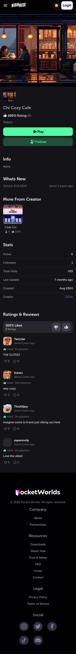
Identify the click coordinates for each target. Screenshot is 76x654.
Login (67, 5)
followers (9, 262)
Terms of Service (38, 604)
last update (11, 280)
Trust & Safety (38, 557)
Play (40, 132)
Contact (38, 577)
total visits (10, 271)
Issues (38, 571)
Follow (40, 142)
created (8, 288)
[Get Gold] (56, 5)
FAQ (38, 564)
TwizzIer (19, 339)
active (7, 254)
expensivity (21, 440)
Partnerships (38, 524)
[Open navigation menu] (5, 5)
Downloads (38, 544)
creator (8, 297)
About (38, 518)
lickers (18, 373)
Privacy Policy (38, 597)
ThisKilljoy (21, 406)
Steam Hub (38, 551)
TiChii (69, 297)
